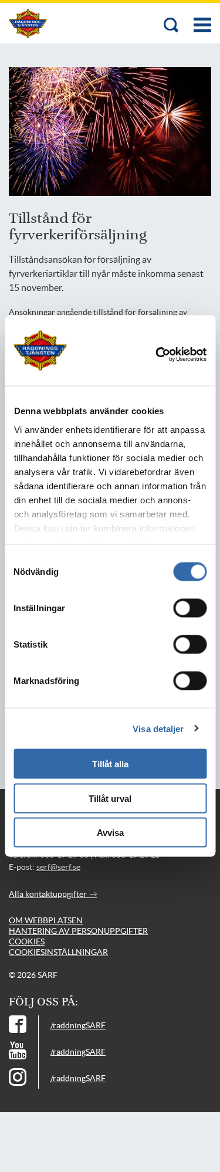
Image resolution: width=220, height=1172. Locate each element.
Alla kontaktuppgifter (49, 894)
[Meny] (202, 19)
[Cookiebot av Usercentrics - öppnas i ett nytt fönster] (173, 355)
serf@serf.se (58, 867)
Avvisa (110, 833)
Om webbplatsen (46, 920)
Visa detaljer (158, 728)
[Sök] (171, 26)
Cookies (27, 941)
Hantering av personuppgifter (78, 931)
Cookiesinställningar (58, 952)
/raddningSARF (78, 1025)
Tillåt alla (110, 764)
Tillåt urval (110, 798)
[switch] (190, 608)
